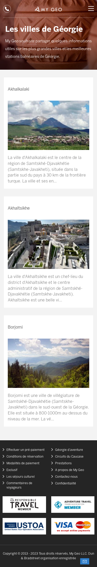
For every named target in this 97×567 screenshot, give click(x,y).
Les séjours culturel (20, 476)
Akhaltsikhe (19, 208)
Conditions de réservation (24, 456)
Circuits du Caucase (69, 456)
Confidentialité (65, 483)
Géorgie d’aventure (69, 450)
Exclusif (11, 470)
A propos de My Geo (69, 470)
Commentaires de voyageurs (19, 485)
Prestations (63, 463)
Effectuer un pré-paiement (25, 450)
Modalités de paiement (22, 463)
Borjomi (15, 327)
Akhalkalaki (18, 89)
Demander (84, 561)
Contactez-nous (66, 476)
